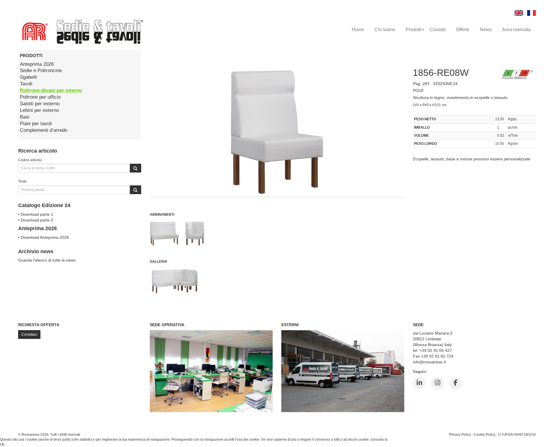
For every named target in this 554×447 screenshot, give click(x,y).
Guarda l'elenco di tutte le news (47, 260)
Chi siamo (385, 29)
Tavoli (26, 84)
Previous (137, 188)
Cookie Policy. (399, 439)
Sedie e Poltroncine (41, 70)
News (486, 29)
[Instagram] (437, 383)
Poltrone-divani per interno (51, 90)
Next (417, 188)
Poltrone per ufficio (40, 97)
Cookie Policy (484, 434)
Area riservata (516, 29)
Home (358, 29)
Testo (22, 181)
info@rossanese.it (429, 362)
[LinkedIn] (419, 383)
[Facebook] (455, 383)
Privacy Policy (460, 434)
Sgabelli (28, 77)
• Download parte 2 (35, 220)
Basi (24, 117)
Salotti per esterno (39, 103)
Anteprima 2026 (37, 64)
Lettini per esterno (39, 110)
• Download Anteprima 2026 (43, 237)
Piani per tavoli (36, 123)
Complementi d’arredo (43, 130)
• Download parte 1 (35, 214)
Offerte (462, 29)
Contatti (438, 29)
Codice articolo (30, 160)
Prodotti (414, 29)
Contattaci (29, 335)
